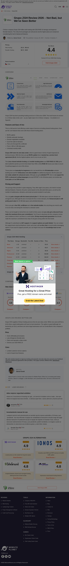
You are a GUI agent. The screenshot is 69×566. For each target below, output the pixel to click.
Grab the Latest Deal (34, 301)
